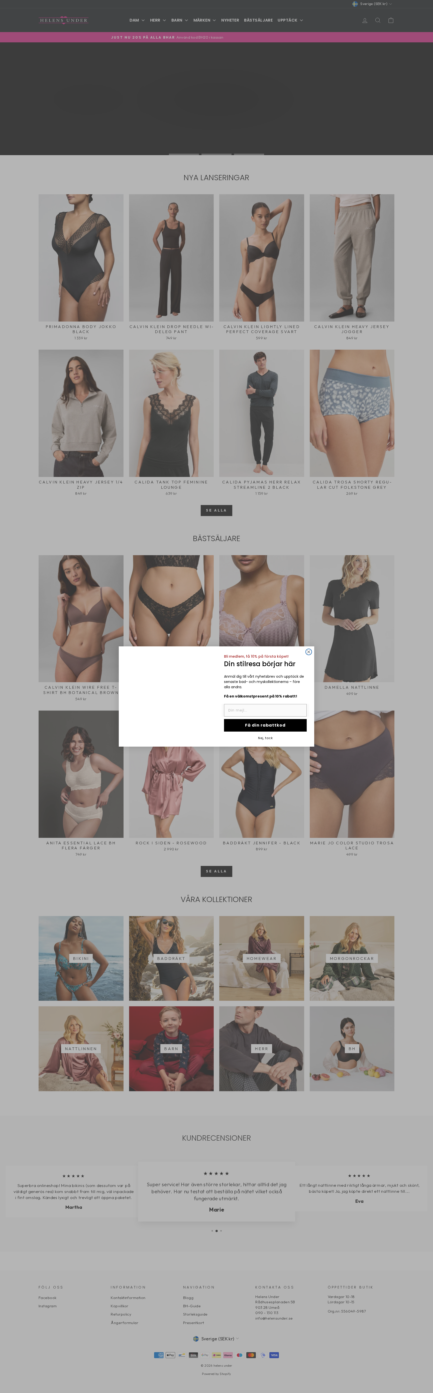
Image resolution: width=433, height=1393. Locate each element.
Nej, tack (265, 738)
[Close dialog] (309, 652)
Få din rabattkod (265, 725)
